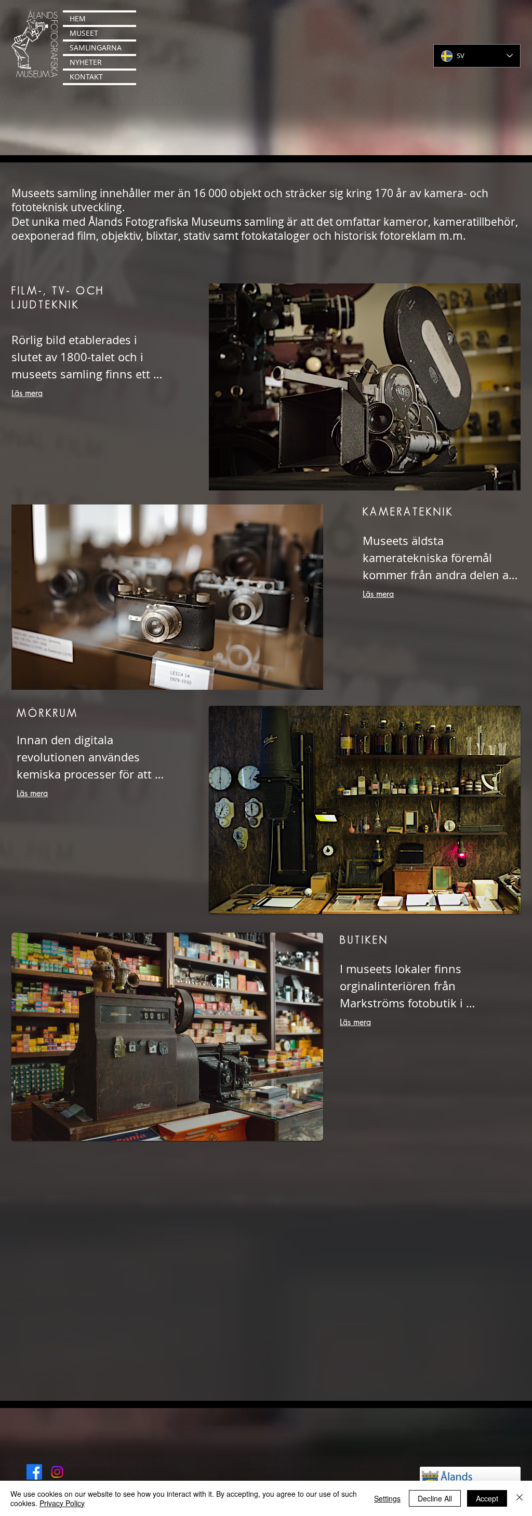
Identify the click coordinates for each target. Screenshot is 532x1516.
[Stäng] (519, 1498)
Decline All (435, 1498)
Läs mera (27, 393)
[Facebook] (34, 1472)
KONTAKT (86, 76)
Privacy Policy (62, 1503)
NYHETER (86, 62)
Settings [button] (387, 1498)
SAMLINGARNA (96, 47)
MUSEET (84, 33)
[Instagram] (57, 1472)
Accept (487, 1498)
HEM (78, 18)
